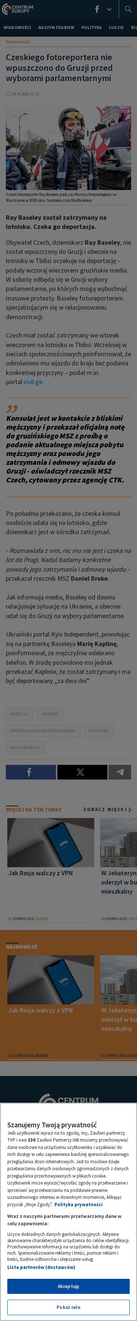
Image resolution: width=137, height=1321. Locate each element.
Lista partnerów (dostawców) (41, 1267)
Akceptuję (68, 1286)
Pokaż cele (68, 1307)
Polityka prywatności (78, 1204)
